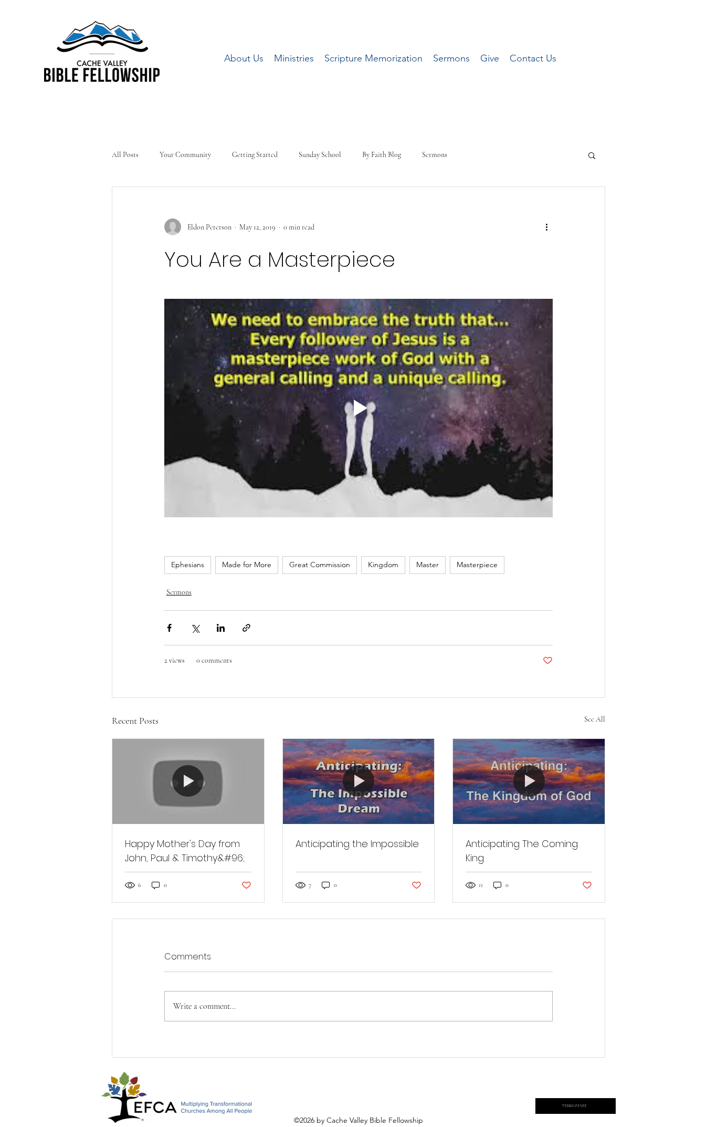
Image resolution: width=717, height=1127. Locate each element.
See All (594, 719)
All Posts (125, 154)
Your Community (185, 154)
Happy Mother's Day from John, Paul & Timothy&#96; (185, 850)
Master (427, 564)
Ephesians (187, 564)
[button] (592, 155)
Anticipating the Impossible (357, 843)
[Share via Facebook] (169, 628)
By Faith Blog (381, 154)
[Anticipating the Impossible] (359, 781)
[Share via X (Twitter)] (195, 628)
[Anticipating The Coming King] (529, 781)
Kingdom (383, 564)
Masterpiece (477, 564)
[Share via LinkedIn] (221, 628)
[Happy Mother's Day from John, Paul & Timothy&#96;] (188, 781)
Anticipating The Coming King (522, 850)
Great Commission (319, 564)
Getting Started (255, 154)
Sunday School (320, 154)
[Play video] (358, 408)
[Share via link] (246, 628)
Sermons (434, 154)
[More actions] (546, 227)
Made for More (246, 564)
